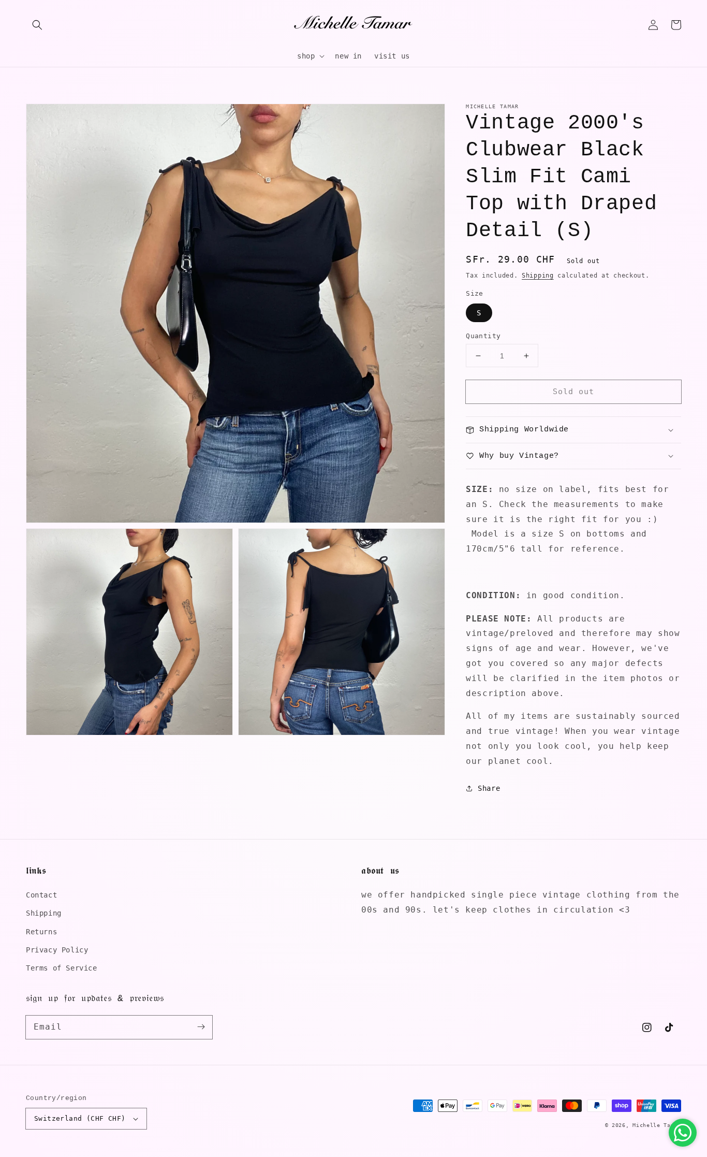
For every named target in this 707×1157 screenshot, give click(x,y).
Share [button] (489, 788)
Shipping (538, 275)
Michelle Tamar (656, 1125)
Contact (41, 895)
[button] (37, 24)
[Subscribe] (200, 1027)
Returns (41, 932)
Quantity (483, 336)
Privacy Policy (57, 950)
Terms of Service (61, 968)
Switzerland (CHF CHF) (79, 1118)
